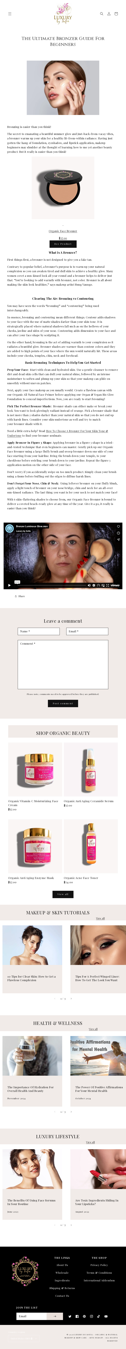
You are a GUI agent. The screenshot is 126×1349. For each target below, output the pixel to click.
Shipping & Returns (62, 1288)
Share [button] (22, 596)
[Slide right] (71, 998)
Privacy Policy (99, 1265)
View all (63, 894)
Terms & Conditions (99, 1272)
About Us (62, 1265)
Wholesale (62, 1272)
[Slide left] (55, 998)
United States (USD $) (22, 1338)
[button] (9, 13)
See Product (63, 243)
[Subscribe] (55, 1316)
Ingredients (62, 1280)
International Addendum (99, 1280)
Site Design (96, 1338)
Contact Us (62, 1295)
